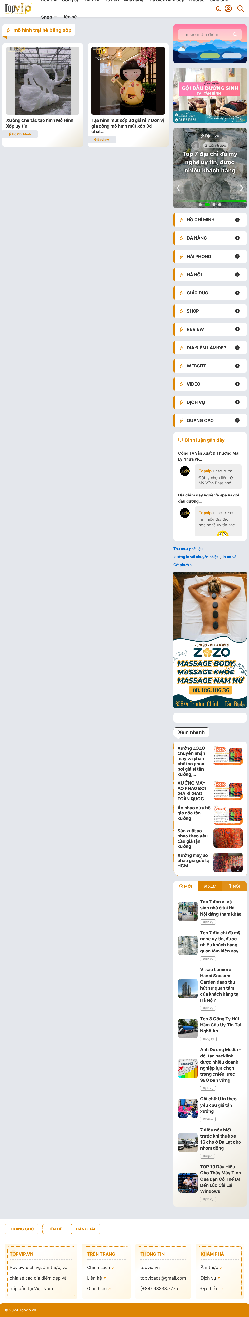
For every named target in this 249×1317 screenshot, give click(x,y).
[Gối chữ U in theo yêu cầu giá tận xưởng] (188, 1108)
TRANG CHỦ (22, 1229)
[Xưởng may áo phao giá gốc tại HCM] (228, 862)
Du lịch (207, 1156)
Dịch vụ (211, 135)
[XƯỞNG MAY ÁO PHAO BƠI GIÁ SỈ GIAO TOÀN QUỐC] (228, 790)
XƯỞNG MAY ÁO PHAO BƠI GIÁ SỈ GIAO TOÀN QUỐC (192, 790)
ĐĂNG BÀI (85, 1229)
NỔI (236, 886)
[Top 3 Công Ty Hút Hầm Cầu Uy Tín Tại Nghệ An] (188, 1028)
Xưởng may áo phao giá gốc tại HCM (194, 860)
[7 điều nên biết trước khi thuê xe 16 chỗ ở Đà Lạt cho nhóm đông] (188, 1142)
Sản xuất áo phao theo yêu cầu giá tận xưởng (193, 838)
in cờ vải (230, 557)
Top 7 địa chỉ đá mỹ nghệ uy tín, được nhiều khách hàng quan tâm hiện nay (209, 166)
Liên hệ (69, 16)
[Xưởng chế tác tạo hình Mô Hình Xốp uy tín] (42, 113)
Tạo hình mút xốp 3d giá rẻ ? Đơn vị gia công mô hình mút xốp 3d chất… (127, 126)
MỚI (187, 886)
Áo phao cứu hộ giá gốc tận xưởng (194, 813)
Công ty (208, 1039)
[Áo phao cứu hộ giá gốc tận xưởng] (228, 815)
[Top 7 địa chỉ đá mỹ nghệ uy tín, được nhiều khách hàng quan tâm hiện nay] (188, 945)
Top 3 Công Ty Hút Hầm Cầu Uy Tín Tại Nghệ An (220, 1024)
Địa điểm (210, 1288)
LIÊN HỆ (54, 1229)
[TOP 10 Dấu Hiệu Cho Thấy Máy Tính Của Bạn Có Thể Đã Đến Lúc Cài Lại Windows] (188, 1183)
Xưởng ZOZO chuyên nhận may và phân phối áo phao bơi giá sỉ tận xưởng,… (191, 761)
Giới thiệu (97, 1288)
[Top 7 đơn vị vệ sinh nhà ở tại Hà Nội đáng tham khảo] (188, 911)
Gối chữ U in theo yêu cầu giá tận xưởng (218, 1105)
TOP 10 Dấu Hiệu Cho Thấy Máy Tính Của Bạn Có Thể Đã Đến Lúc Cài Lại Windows (220, 1179)
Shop (46, 17)
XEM (211, 886)
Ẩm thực (210, 1267)
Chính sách (99, 1267)
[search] (235, 34)
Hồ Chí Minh (21, 134)
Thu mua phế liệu (188, 549)
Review (103, 140)
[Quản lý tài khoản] (228, 8)
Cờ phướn (182, 565)
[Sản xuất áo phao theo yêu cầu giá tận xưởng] (228, 838)
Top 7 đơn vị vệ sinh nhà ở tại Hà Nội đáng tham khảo (220, 907)
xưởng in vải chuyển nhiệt (195, 557)
